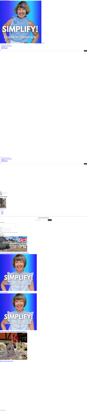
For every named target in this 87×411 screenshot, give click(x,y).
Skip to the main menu (6, 0)
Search (0, 49)
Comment (1, 227)
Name (1, 228)
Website (1, 231)
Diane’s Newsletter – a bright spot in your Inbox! (6, 45)
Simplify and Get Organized (4, 48)
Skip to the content (2, 0)
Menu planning (3, 46)
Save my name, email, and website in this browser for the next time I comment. (9, 232)
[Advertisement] (20, 64)
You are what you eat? (4, 292)
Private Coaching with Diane (4, 47)
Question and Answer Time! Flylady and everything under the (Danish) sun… (13, 331)
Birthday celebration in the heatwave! (6, 361)
